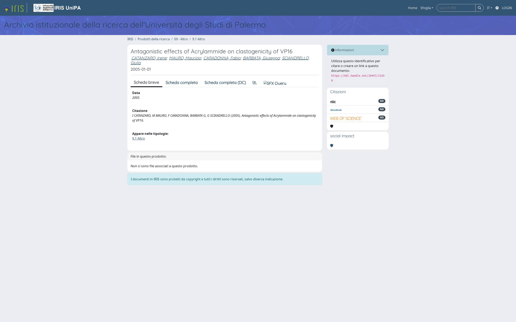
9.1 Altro (198, 39)
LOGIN (507, 8)
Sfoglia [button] (425, 8)
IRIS (130, 39)
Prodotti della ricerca (154, 39)
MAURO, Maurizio (185, 57)
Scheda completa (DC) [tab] (225, 82)
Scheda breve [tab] (146, 82)
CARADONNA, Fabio (221, 57)
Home (412, 8)
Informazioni (344, 50)
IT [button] (488, 8)
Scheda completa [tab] (182, 82)
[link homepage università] (57, 8)
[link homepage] (14, 8)
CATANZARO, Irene (148, 57)
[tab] (254, 82)
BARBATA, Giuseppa (261, 57)
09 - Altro (181, 39)
